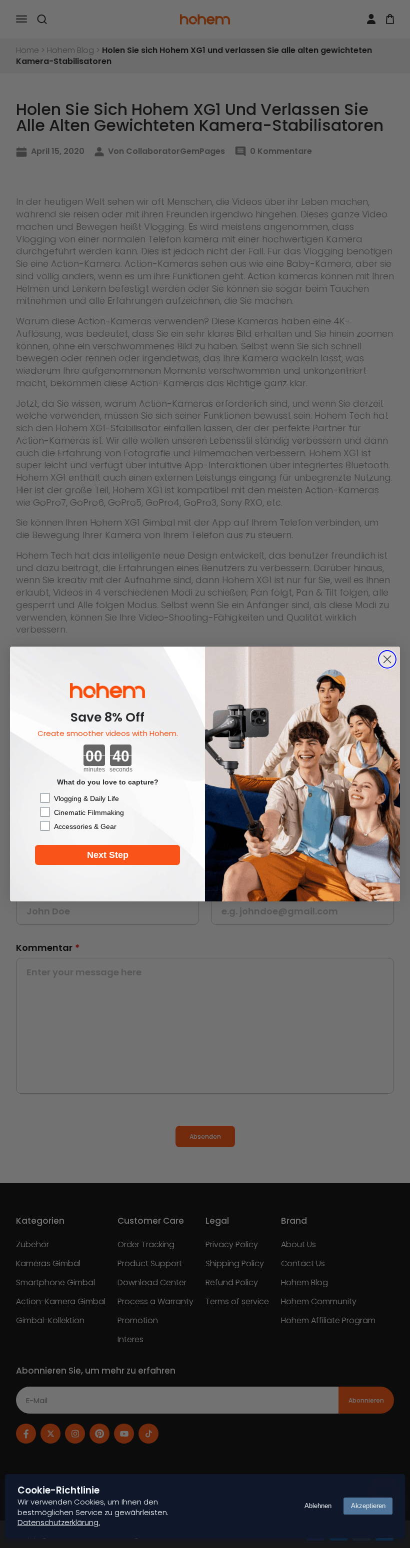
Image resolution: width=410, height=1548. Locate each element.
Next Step (107, 855)
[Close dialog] (387, 659)
